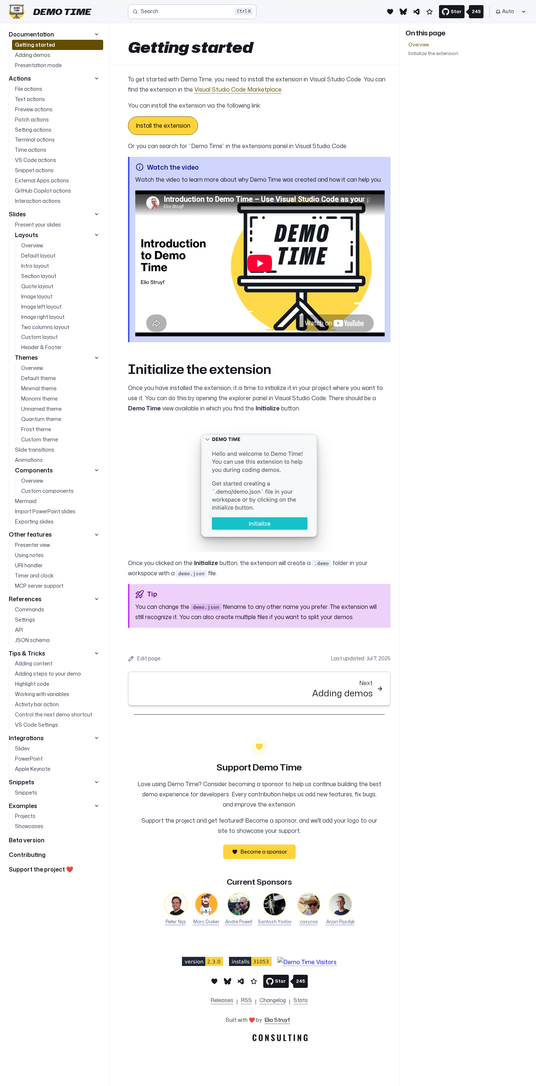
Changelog (273, 1000)
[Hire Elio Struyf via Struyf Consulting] (259, 1039)
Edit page (148, 658)
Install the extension (163, 125)
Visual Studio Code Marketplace (237, 89)
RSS (246, 1000)
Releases (222, 1000)
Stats (301, 1000)
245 (476, 11)
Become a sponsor (264, 851)
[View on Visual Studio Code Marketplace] (202, 961)
